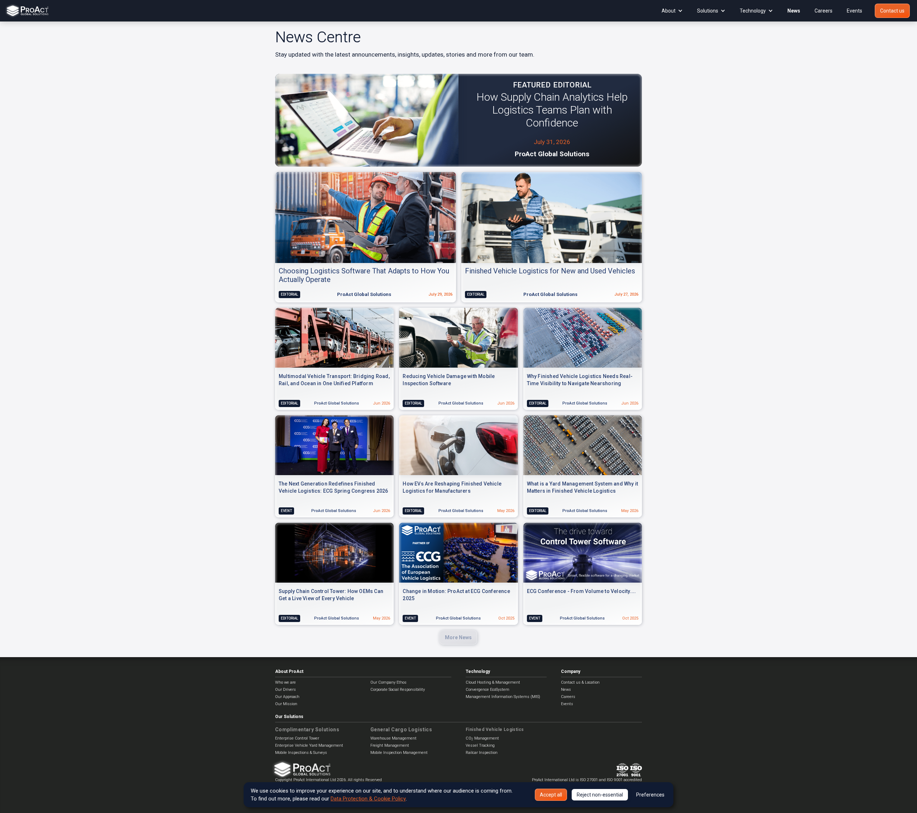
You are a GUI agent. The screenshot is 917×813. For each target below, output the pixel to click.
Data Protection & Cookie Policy (368, 798)
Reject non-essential (600, 795)
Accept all (551, 795)
